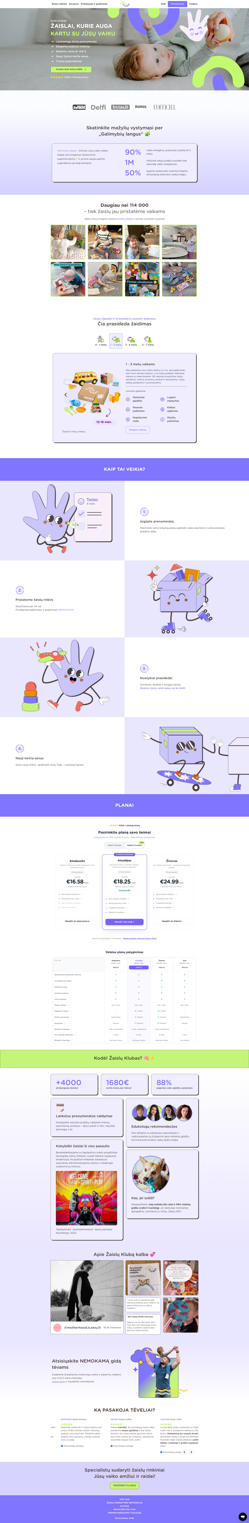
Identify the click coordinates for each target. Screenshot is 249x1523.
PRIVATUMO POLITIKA (124, 1510)
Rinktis (116, 967)
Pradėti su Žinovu (172, 921)
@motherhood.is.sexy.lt (82, 1327)
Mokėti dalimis (114, 845)
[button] (65, 394)
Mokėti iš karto (135, 844)
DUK (163, 4)
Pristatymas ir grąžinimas (94, 4)
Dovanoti (74, 4)
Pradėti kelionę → (124, 922)
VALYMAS (124, 1506)
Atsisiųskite (58, 1382)
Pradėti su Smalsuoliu (77, 921)
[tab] (101, 341)
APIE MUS (124, 1499)
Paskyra (193, 4)
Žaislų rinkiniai (59, 4)
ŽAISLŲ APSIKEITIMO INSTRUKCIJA (124, 1503)
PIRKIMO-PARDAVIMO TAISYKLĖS (124, 1513)
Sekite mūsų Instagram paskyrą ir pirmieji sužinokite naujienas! (125, 219)
